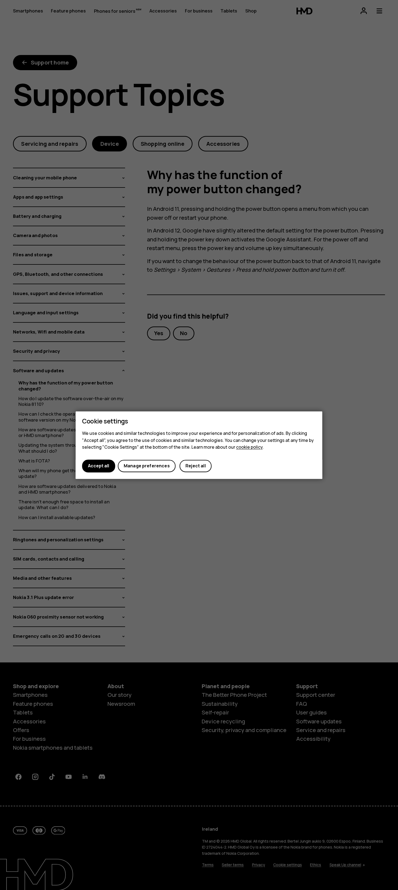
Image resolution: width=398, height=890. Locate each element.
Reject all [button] (195, 466)
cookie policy (249, 447)
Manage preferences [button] (147, 466)
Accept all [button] (98, 466)
